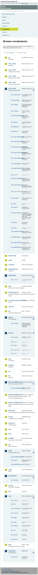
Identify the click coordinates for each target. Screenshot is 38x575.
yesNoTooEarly (17, 242)
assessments (16, 94)
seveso (10, 485)
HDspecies (16, 126)
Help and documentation (8, 14)
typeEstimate (16, 237)
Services (4, 32)
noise (10, 469)
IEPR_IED (11, 410)
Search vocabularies (10, 52)
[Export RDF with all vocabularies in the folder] (33, 91)
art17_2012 (12, 82)
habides (11, 365)
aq (9, 57)
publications (12, 476)
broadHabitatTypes (17, 456)
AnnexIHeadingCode (17, 388)
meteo (15, 522)
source (15, 345)
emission (15, 513)
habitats (15, 122)
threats (15, 222)
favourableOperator (17, 115)
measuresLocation (17, 141)
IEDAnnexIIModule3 (14, 394)
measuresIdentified (17, 137)
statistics (15, 525)
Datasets (4, 17)
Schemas (4, 26)
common (11, 264)
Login (24, 3)
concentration (17, 508)
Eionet (9, 11)
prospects (16, 198)
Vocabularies (5, 29)
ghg (9, 359)
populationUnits (17, 168)
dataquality (12, 275)
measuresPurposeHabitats (17, 147)
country (15, 557)
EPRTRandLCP (13, 292)
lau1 (9, 429)
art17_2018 (12, 88)
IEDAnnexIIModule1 (14, 382)
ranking (15, 207)
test (9, 491)
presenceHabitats (17, 178)
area (14, 504)
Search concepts (22, 52)
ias (9, 371)
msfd (10, 451)
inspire (10, 417)
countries (15, 111)
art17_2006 (12, 76)
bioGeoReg (16, 100)
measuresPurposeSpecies (17, 152)
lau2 (9, 434)
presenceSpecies (17, 185)
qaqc (14, 203)
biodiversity (12, 255)
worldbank (11, 551)
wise (9, 544)
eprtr (10, 286)
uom (9, 496)
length (15, 517)
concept (15, 337)
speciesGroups (17, 464)
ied (9, 376)
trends (15, 228)
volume (15, 539)
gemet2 (10, 333)
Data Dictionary (15, 11)
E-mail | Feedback (7, 569)
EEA (9, 1)
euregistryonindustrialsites (14, 300)
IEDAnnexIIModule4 (14, 402)
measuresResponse (17, 158)
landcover (11, 423)
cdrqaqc (15, 104)
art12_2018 (12, 70)
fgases (10, 317)
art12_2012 (12, 63)
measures (16, 131)
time (14, 530)
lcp (9, 444)
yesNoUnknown (17, 247)
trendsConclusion (17, 231)
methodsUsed (17, 163)
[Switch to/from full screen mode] (28, 4)
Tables (4, 20)
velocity (15, 534)
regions (15, 460)
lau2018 (11, 438)
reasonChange (17, 212)
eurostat (11, 306)
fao (9, 311)
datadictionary (13, 269)
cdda (10, 260)
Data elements (6, 23)
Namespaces (5, 35)
